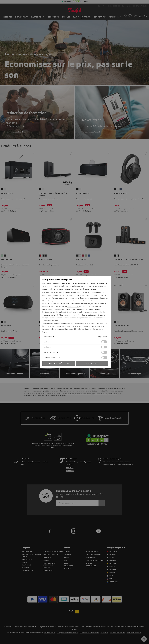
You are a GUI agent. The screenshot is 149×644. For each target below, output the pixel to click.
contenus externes (50, 358)
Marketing (47, 347)
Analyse (46, 342)
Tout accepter (92, 363)
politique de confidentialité (72, 329)
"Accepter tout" (73, 306)
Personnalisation (49, 352)
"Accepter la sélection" (50, 320)
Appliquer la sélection (59, 363)
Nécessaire (48, 336)
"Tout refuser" (47, 301)
